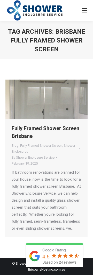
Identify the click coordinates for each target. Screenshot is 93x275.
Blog (15, 145)
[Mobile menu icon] (84, 10)
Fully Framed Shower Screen (41, 145)
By (33, 157)
